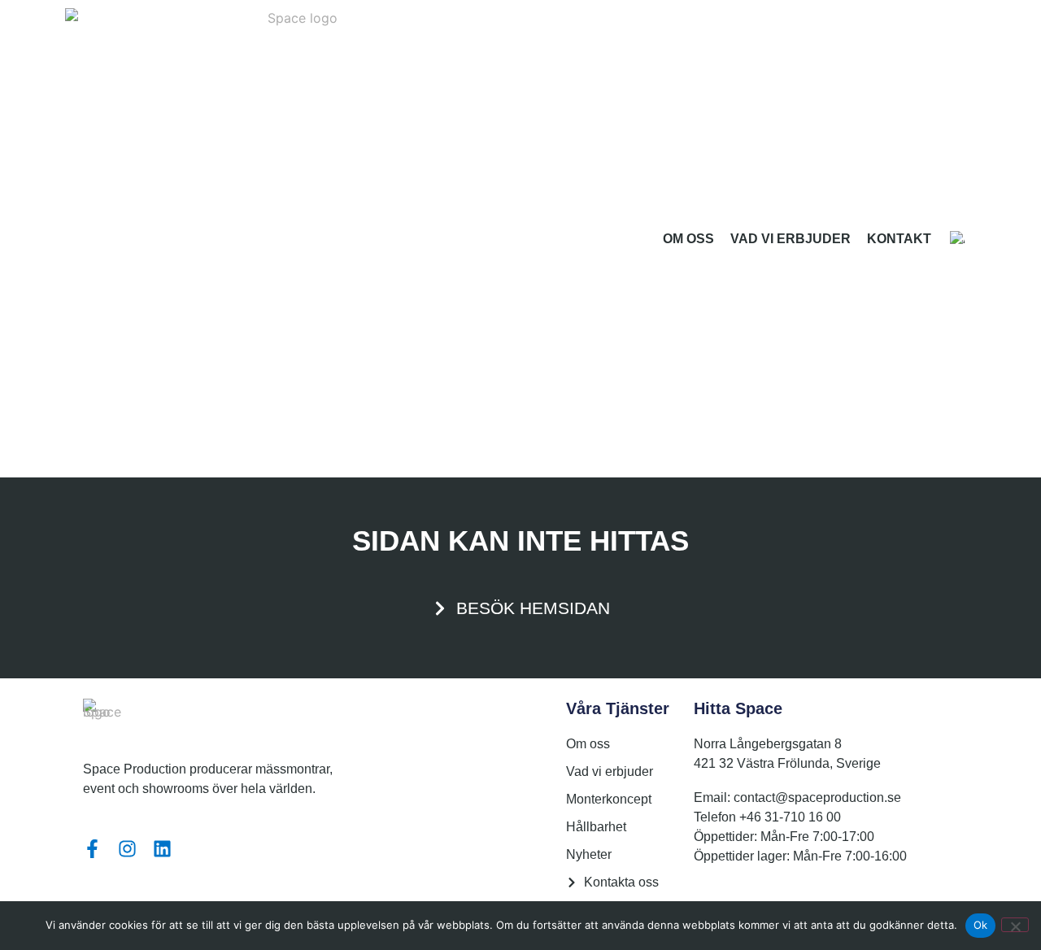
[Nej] (1015, 924)
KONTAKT (899, 239)
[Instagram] (127, 848)
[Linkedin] (162, 848)
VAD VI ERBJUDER (790, 239)
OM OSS (688, 239)
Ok (980, 924)
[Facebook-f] (92, 848)
